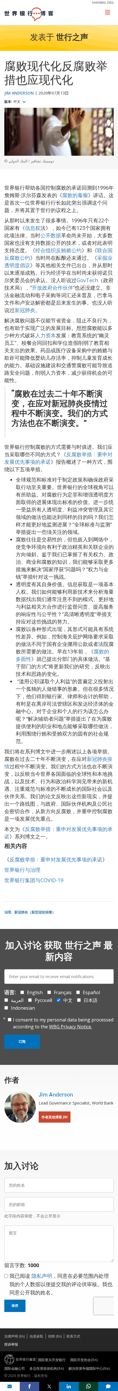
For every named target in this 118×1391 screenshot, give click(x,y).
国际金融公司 (14, 1368)
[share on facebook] (30, 1386)
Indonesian (23, 1008)
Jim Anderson (19, 93)
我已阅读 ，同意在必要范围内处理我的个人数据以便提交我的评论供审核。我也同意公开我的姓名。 (61, 1284)
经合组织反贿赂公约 (58, 250)
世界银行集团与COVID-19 (33, 880)
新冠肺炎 (25, 310)
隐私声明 (42, 1275)
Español (91, 992)
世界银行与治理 (22, 869)
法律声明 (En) (14, 1336)
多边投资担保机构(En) (47, 1368)
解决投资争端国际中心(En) (89, 1368)
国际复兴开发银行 (52, 1359)
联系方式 (73, 1336)
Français (63, 992)
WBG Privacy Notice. (70, 1026)
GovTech (87, 280)
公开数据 (50, 235)
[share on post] (49, 1386)
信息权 (32, 227)
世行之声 (72, 38)
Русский (43, 1000)
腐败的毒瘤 (75, 195)
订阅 (22, 1042)
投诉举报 (11, 1344)
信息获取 (36, 1336)
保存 (14, 1306)
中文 (17, 102)
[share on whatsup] (89, 1386)
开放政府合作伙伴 (52, 287)
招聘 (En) (55, 1336)
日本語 (90, 1000)
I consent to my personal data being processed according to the (63, 1023)
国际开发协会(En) (84, 1359)
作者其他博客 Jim (55, 1117)
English (35, 992)
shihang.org (103, 2)
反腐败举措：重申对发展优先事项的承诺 (55, 859)
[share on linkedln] (69, 1386)
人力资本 (45, 335)
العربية (17, 1000)
